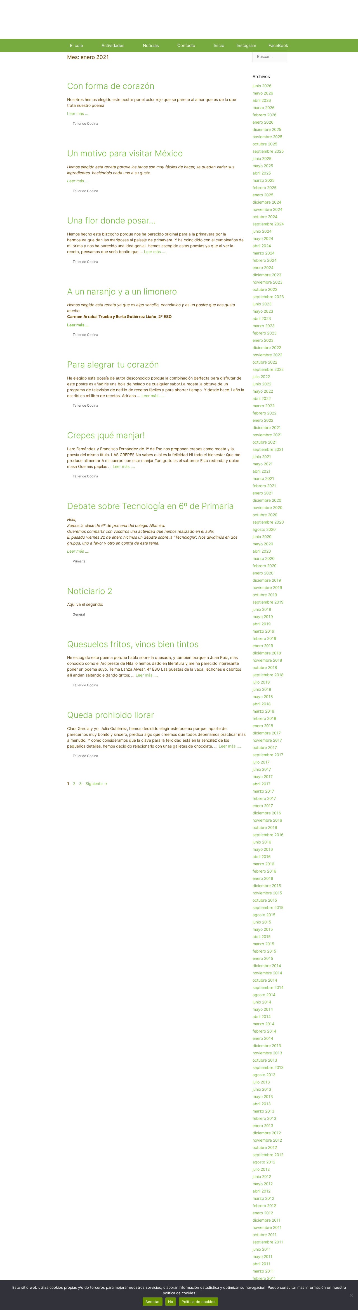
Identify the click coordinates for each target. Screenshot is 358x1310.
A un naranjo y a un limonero (122, 291)
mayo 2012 (263, 1183)
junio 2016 (262, 842)
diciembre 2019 (267, 580)
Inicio (219, 45)
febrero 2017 (264, 798)
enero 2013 (263, 1125)
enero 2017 (263, 805)
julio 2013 (261, 1082)
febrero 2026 (265, 114)
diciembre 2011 (267, 1220)
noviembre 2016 (267, 820)
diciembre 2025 (267, 129)
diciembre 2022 (267, 347)
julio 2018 (261, 682)
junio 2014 (262, 1002)
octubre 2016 (265, 827)
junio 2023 (262, 303)
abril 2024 (262, 245)
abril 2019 (262, 623)
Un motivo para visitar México (125, 153)
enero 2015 (263, 958)
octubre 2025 (265, 144)
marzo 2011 (263, 1271)
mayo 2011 (262, 1256)
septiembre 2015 (268, 907)
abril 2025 (262, 173)
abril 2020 (262, 551)
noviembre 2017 (267, 740)
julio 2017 (261, 762)
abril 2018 (262, 703)
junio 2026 (262, 85)
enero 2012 (263, 1212)
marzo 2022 (263, 405)
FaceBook (278, 45)
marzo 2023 (264, 325)
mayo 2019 (263, 616)
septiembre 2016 (268, 834)
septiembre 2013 (268, 1067)
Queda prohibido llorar (110, 715)
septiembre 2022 (268, 369)
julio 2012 (261, 1169)
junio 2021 (262, 456)
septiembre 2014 (268, 987)
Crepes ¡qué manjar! (106, 435)
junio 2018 (262, 689)
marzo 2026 (264, 107)
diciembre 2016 (267, 812)
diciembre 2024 (267, 202)
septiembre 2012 (268, 1154)
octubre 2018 (265, 667)
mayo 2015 (263, 929)
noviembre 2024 (267, 209)
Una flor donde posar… (111, 220)
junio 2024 (262, 231)
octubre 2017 (265, 747)
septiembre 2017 (268, 754)
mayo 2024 (263, 238)
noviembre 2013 (267, 1052)
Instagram (246, 45)
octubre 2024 (265, 216)
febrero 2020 (265, 565)
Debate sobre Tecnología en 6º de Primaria (150, 506)
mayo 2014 (263, 1009)
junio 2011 (262, 1249)
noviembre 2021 (267, 434)
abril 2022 (262, 398)
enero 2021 (263, 493)
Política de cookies (198, 1301)
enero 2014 (263, 1038)
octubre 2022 (265, 362)
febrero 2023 (265, 333)
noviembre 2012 (267, 1140)
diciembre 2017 (267, 733)
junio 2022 (262, 383)
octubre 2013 (265, 1060)
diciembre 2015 (267, 885)
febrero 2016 (264, 871)
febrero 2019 (264, 638)
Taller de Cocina (85, 123)
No (170, 1301)
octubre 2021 (265, 442)
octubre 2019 (265, 594)
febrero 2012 (264, 1205)
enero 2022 (263, 420)
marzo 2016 (263, 863)
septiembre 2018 (268, 674)
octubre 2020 (265, 514)
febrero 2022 (264, 413)
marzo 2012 (263, 1198)
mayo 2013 (263, 1096)
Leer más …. (78, 113)
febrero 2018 (264, 718)
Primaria (79, 561)
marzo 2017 (263, 791)
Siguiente (96, 783)
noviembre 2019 (267, 587)
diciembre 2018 (267, 653)
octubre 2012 (265, 1147)
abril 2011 (261, 1263)
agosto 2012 (264, 1162)
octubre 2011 (265, 1234)
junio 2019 (262, 609)
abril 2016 (262, 856)
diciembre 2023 (267, 274)
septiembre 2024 (268, 224)
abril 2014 (262, 1016)
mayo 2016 (263, 849)
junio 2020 (262, 536)
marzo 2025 (264, 180)
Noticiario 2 (89, 591)
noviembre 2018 (267, 660)
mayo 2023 (263, 311)
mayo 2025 (263, 165)
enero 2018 (263, 725)
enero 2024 (263, 267)
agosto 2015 (264, 914)
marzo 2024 (264, 253)
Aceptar (152, 1301)
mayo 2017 (263, 776)
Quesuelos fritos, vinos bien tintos (133, 644)
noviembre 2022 (267, 354)
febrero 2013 (264, 1118)
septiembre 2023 (268, 296)
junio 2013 (262, 1089)
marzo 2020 (264, 558)
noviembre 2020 (267, 507)
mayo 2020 (263, 543)
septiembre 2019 (268, 602)
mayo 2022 (263, 391)
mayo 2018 (263, 696)
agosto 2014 (264, 994)
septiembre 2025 (268, 151)
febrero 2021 (264, 485)
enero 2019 (263, 645)
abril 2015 (262, 936)
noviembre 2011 (267, 1227)
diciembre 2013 (267, 1045)
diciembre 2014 (267, 965)
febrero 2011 (264, 1278)
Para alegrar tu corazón (113, 364)
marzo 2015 (263, 943)
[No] (351, 1295)
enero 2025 (263, 194)
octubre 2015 (265, 900)
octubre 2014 (265, 980)
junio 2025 (262, 158)
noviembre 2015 (267, 892)
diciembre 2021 (267, 427)
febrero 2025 (265, 187)
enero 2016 (263, 878)
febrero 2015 (264, 951)
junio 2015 (262, 922)
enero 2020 (263, 573)
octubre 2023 (265, 289)
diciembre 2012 (267, 1132)
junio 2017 (262, 769)
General (79, 614)
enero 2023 (263, 340)
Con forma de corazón (110, 86)
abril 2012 (261, 1191)
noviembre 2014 (267, 972)
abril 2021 (261, 471)
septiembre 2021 (268, 449)
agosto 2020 (264, 529)
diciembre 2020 (267, 500)
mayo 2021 (263, 463)
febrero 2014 (264, 1031)
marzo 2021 (263, 478)
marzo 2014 (263, 1023)
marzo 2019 (263, 631)
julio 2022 (261, 376)
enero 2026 (263, 122)
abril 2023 (262, 318)
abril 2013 (262, 1103)
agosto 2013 (264, 1074)
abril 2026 (262, 100)
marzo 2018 (263, 711)
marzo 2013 (263, 1111)
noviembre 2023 (267, 282)
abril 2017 (261, 783)
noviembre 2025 (267, 136)
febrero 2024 (265, 260)
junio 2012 (262, 1176)
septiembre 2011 (268, 1242)
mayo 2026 (263, 93)
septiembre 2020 (268, 522)
